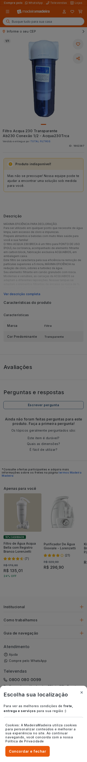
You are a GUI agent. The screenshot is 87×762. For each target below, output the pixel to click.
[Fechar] (81, 692)
